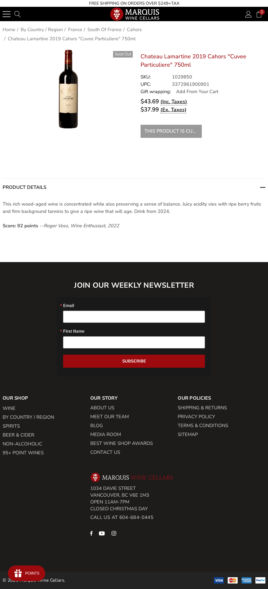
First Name (74, 331)
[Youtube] (102, 533)
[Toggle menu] (6, 14)
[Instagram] (114, 533)
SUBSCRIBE (134, 361)
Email (68, 305)
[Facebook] (91, 533)
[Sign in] (248, 14)
